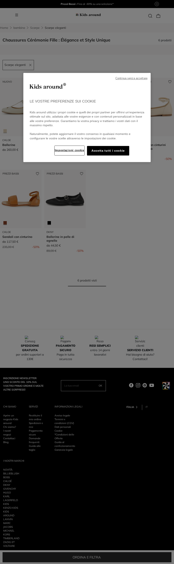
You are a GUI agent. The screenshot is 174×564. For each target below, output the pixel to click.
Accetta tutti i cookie (108, 150)
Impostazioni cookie (69, 150)
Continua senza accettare (131, 78)
